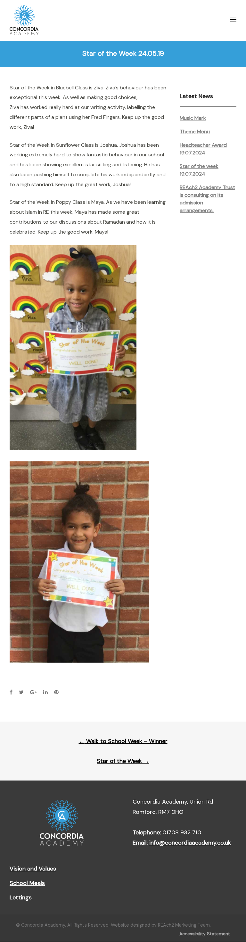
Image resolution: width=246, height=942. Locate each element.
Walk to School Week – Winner (123, 741)
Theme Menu (195, 131)
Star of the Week (123, 761)
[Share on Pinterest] (56, 692)
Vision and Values (33, 868)
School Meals (27, 883)
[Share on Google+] (33, 692)
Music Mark (193, 118)
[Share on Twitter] (21, 692)
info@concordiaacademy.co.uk (190, 843)
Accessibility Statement (204, 934)
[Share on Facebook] (11, 692)
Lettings (21, 897)
